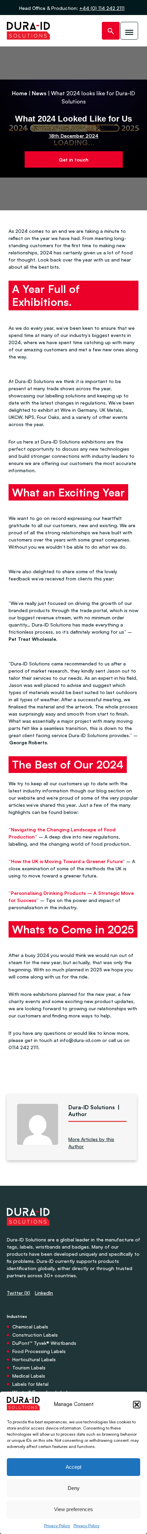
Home (19, 93)
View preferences (73, 1509)
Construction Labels (35, 1335)
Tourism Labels (28, 1367)
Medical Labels (28, 1376)
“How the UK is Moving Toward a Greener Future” (67, 861)
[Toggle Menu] (129, 31)
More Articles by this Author (91, 1142)
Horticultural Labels (34, 1359)
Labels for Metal (30, 1384)
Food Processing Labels (39, 1351)
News (39, 93)
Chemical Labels (30, 1326)
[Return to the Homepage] (28, 31)
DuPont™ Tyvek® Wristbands (44, 1343)
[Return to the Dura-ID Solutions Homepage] (28, 1232)
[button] (136, 1404)
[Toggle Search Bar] (111, 31)
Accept (73, 1467)
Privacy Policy (57, 1525)
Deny (74, 1488)
